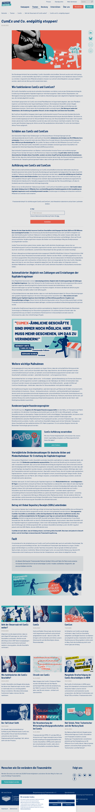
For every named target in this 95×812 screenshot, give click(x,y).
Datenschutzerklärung (25, 808)
